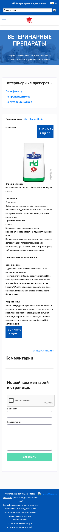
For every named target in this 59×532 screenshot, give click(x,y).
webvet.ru (7, 497)
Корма (12, 56)
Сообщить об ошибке (43, 351)
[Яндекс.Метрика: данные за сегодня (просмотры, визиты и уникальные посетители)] (47, 494)
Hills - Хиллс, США (32, 119)
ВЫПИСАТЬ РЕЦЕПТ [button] (46, 131)
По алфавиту (14, 91)
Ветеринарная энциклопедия (31, 3)
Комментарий (14, 422)
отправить (29, 456)
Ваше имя (12, 409)
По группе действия (19, 102)
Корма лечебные (25, 56)
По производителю (18, 96)
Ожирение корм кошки (27, 59)
